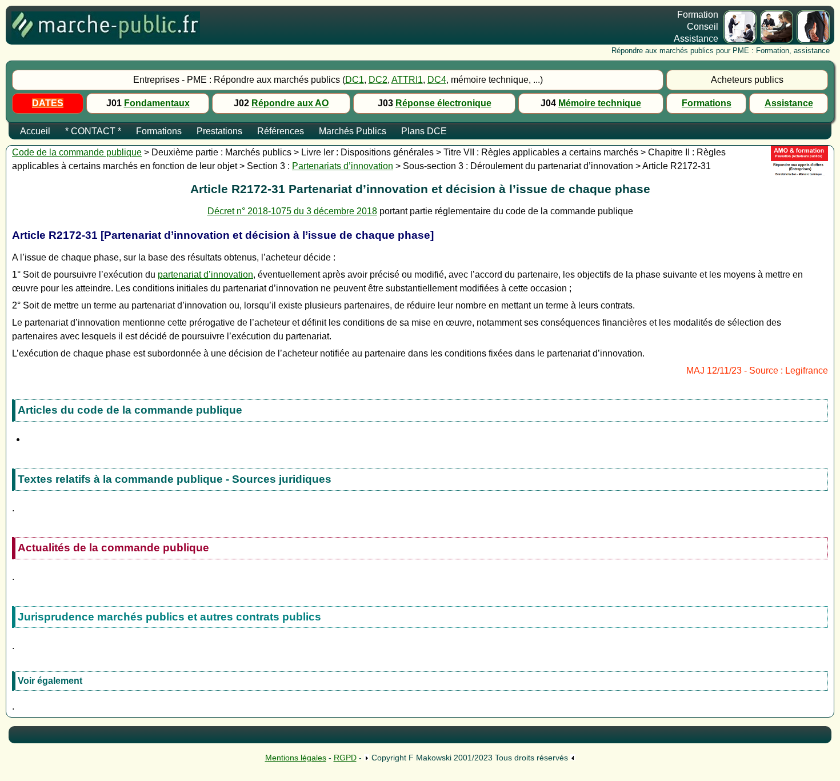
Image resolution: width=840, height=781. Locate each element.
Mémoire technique (599, 103)
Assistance (789, 103)
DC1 (354, 80)
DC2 (378, 80)
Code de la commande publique (77, 152)
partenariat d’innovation (205, 274)
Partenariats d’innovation (342, 166)
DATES (47, 103)
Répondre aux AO (290, 103)
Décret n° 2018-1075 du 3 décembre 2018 (292, 211)
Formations (706, 103)
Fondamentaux (157, 103)
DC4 (436, 80)
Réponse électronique (443, 103)
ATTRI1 (407, 80)
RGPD (345, 757)
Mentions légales (295, 757)
